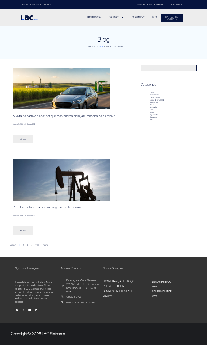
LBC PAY (108, 295)
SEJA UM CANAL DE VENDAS (150, 5)
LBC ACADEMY (138, 17)
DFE (154, 286)
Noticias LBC (154, 102)
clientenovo (153, 117)
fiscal (151, 110)
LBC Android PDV (161, 281)
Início (101, 46)
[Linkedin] (35, 309)
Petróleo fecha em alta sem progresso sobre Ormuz (47, 207)
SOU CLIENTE (176, 5)
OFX (154, 296)
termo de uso (154, 95)
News (152, 105)
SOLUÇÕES (114, 17)
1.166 (37, 245)
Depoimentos (154, 115)
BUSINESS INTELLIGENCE (118, 290)
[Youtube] (29, 309)
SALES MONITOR (162, 291)
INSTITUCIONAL (94, 17)
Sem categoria (155, 97)
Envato (152, 112)
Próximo (45, 245)
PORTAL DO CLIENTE (115, 285)
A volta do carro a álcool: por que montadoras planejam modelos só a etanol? (64, 116)
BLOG (154, 17)
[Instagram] (23, 309)
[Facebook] (17, 309)
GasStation (153, 107)
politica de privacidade (157, 100)
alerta (151, 119)
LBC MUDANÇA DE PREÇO (118, 281)
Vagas (152, 92)
